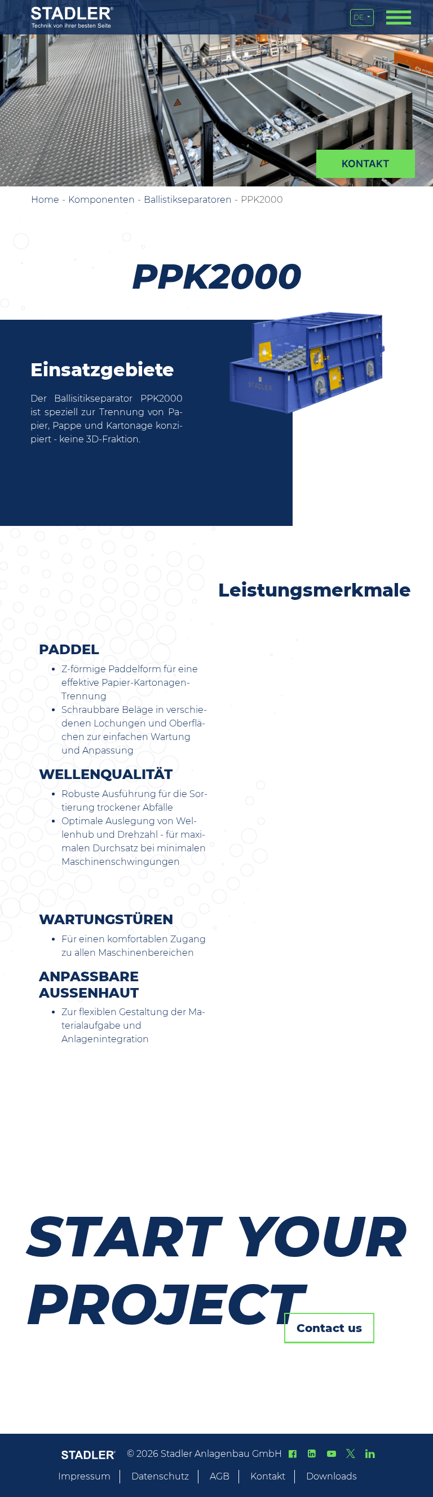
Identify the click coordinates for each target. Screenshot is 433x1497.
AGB (219, 1476)
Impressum (84, 1476)
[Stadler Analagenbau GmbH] (72, 17)
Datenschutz (160, 1476)
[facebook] (292, 1453)
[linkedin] (312, 1453)
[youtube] (331, 1453)
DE (359, 17)
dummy (365, 164)
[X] (350, 1453)
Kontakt (267, 1476)
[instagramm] (370, 1453)
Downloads (331, 1476)
